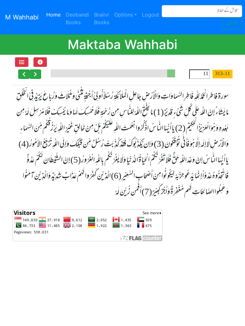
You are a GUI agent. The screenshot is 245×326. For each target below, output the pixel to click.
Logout (150, 14)
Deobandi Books (77, 18)
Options (123, 14)
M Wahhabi (22, 17)
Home (54, 14)
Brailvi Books (101, 18)
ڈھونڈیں (232, 23)
